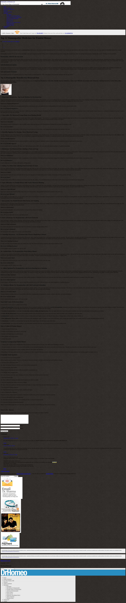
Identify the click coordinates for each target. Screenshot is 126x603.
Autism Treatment (8, 12)
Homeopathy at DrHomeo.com (8, 1)
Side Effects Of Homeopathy (13, 16)
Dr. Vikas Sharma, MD (9, 9)
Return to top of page (5, 560)
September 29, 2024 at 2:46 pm (11, 438)
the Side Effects (49, 473)
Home (5, 6)
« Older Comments (5, 471)
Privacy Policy (9, 19)
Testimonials (6, 26)
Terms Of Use (9, 21)
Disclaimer (6, 13)
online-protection (10, 23)
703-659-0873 (40, 33)
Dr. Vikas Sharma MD (7, 41)
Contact (5, 27)
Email (21, 428)
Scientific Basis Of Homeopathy (13, 17)
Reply (5, 443)
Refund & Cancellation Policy (13, 22)
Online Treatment (8, 8)
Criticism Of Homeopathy (12, 18)
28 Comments (16, 41)
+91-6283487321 (69, 33)
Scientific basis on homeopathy (23, 473)
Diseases (6, 10)
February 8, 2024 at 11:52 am (10, 454)
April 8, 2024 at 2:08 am (9, 445)
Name (21, 425)
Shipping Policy (10, 25)
